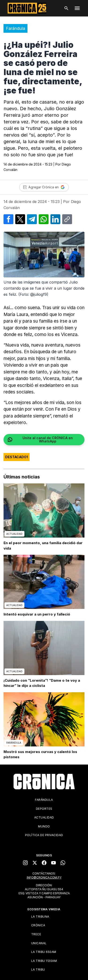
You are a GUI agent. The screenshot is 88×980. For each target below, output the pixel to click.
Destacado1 (16, 457)
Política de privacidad (44, 835)
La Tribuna (40, 916)
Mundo (44, 826)
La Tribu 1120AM (44, 961)
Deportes (44, 808)
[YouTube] (53, 862)
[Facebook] (44, 862)
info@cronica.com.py (44, 877)
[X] (34, 862)
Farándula (15, 28)
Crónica (38, 925)
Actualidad (44, 817)
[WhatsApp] (63, 862)
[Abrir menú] (77, 8)
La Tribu (38, 969)
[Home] (44, 781)
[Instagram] (25, 862)
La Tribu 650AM (43, 952)
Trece (36, 934)
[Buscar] (66, 8)
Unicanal (39, 943)
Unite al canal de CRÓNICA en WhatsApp (48, 439)
